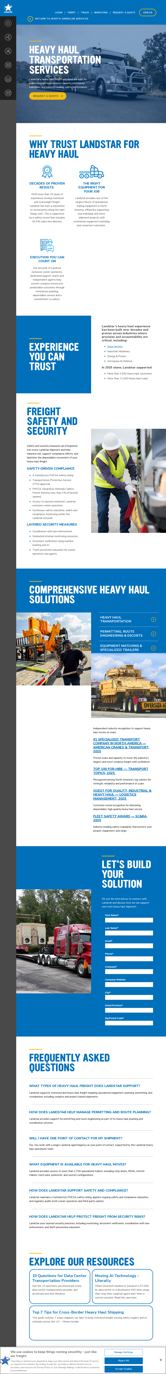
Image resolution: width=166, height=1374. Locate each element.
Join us (147, 12)
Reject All (123, 1360)
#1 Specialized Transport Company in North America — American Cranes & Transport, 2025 (121, 745)
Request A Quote (124, 12)
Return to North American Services (61, 18)
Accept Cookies (123, 1369)
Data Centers (115, 346)
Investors (100, 12)
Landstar (8, 8)
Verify (71, 12)
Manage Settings (123, 1352)
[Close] (160, 1359)
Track (85, 12)
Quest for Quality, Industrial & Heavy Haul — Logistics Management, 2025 (122, 794)
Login (58, 12)
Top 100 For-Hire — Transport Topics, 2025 (120, 771)
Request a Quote (45, 96)
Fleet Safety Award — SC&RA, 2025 (120, 818)
